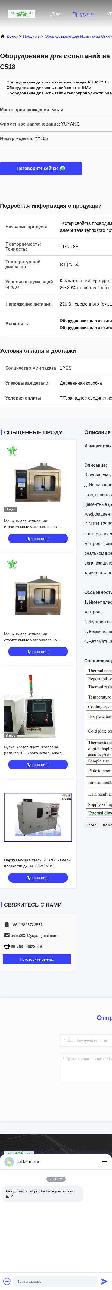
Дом (55, 14)
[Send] (104, 1281)
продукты (31, 36)
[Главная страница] (21, 13)
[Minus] (104, 1161)
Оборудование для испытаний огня (77, 36)
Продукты (83, 14)
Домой (12, 36)
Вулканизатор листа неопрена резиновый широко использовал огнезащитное (32, 753)
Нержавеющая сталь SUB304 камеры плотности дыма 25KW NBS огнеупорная (37, 866)
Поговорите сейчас (38, 168)
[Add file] (7, 1281)
